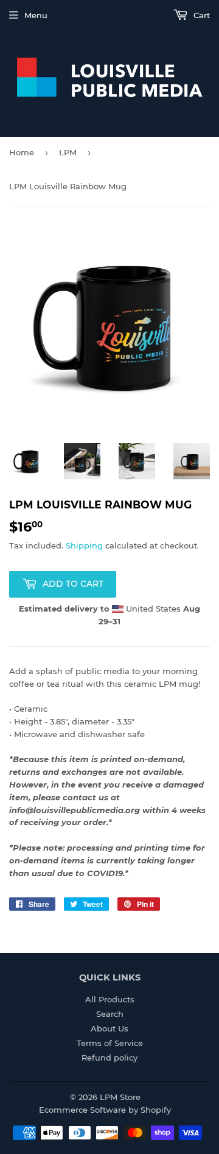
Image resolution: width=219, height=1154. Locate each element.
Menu (35, 15)
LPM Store (120, 1097)
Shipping (84, 545)
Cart (200, 15)
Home (21, 152)
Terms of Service (110, 1043)
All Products (109, 999)
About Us (109, 1028)
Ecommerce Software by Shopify (105, 1110)
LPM (68, 152)
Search (109, 1014)
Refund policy (109, 1057)
